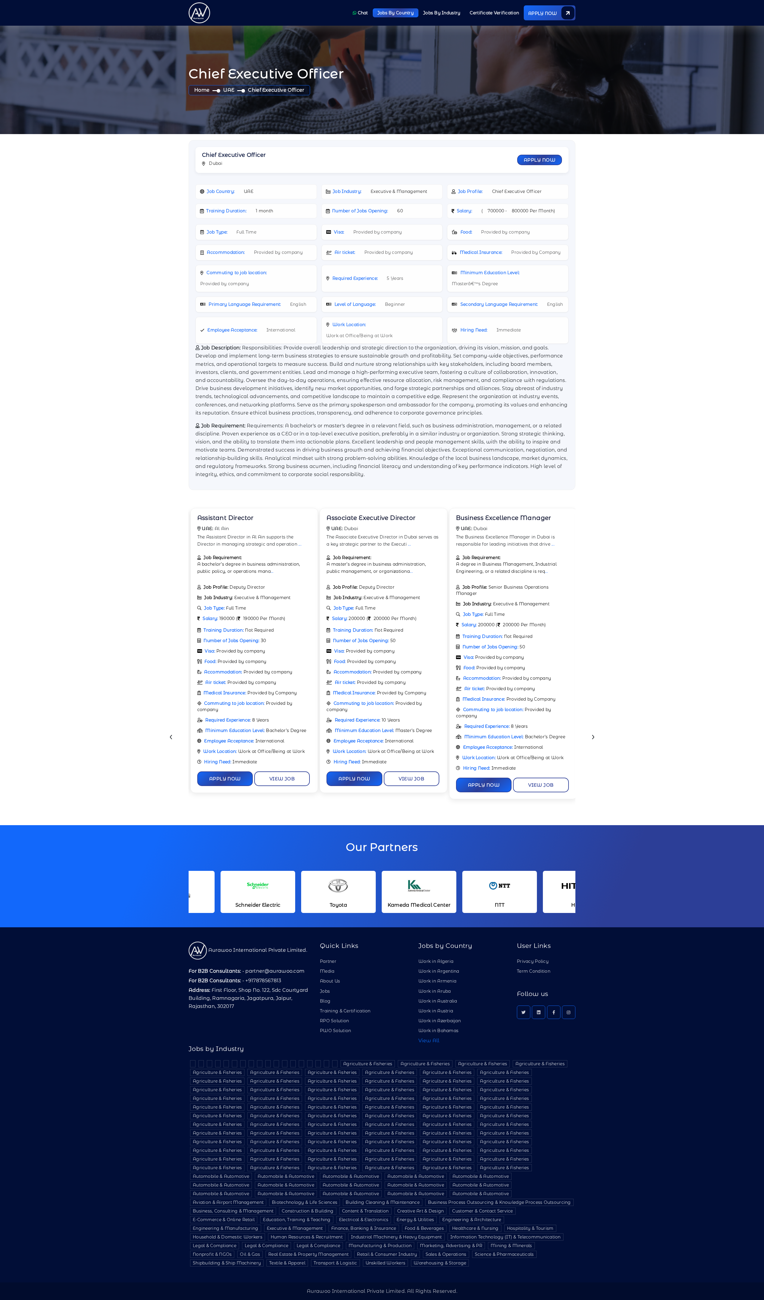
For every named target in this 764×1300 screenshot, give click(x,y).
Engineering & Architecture (471, 1219)
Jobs (325, 991)
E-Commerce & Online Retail (224, 1219)
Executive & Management (295, 1228)
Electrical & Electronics (364, 1219)
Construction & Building (307, 1211)
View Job (282, 779)
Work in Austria (435, 1011)
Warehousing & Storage (440, 1263)
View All (429, 1040)
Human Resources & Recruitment (307, 1237)
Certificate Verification (494, 13)
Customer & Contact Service (482, 1211)
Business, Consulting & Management (233, 1211)
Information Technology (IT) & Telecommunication (505, 1237)
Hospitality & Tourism (530, 1228)
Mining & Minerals (511, 1245)
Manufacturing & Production (380, 1245)
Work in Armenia (437, 981)
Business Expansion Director (501, 517)
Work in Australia (437, 1001)
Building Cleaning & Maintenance (383, 1202)
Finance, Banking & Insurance (363, 1228)
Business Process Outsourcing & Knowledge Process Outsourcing (499, 1202)
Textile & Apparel (287, 1263)
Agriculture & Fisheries (367, 1063)
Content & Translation (365, 1211)
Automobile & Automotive (221, 1176)
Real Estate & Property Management (308, 1254)
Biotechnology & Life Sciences (304, 1202)
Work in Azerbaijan (439, 1020)
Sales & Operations (446, 1254)
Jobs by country (396, 13)
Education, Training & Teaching (296, 1219)
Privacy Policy (533, 961)
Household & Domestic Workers (227, 1237)
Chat (362, 13)
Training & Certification (345, 1011)
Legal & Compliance (214, 1245)
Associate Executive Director (241, 517)
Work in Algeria (435, 961)
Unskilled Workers (386, 1263)
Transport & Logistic (335, 1263)
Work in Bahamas (438, 1030)
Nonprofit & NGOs (212, 1254)
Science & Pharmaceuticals (504, 1254)
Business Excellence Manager (374, 517)
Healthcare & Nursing (475, 1228)
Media (327, 971)
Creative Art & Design (420, 1211)
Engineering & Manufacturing (225, 1228)
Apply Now (539, 160)
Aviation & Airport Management (228, 1202)
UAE (228, 90)
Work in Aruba (434, 991)
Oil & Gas (250, 1254)
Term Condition (533, 971)
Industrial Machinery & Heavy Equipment (396, 1237)
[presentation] (170, 737)
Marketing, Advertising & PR (451, 1245)
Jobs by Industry (441, 13)
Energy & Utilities (415, 1219)
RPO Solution (334, 1020)
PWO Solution (335, 1030)
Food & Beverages (424, 1228)
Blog (325, 1001)
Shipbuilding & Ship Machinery (227, 1263)
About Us (330, 981)
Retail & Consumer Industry (387, 1254)
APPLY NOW (543, 13)
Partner (328, 961)
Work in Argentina (438, 971)
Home (202, 90)
